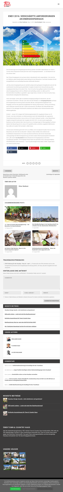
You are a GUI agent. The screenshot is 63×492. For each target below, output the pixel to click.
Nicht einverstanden (29, 489)
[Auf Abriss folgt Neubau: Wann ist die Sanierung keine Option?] (18, 238)
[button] (12, 148)
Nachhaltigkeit (38, 22)
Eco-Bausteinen (20, 137)
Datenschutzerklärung (45, 489)
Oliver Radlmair (23, 22)
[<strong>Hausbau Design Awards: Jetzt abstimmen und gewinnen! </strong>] (5, 400)
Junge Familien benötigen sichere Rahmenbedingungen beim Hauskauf (32, 370)
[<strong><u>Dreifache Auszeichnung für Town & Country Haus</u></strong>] (5, 413)
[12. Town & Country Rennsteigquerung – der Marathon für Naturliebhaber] (18, 214)
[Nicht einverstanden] (61, 485)
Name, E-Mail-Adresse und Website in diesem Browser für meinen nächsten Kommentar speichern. (30, 297)
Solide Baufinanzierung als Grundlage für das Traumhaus (28, 365)
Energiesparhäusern (46, 100)
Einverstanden (15, 489)
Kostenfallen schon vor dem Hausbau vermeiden (24, 374)
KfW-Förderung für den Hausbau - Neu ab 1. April (17, 263)
